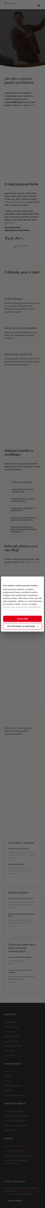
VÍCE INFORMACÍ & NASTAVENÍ (21, 626)
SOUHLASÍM (22, 619)
